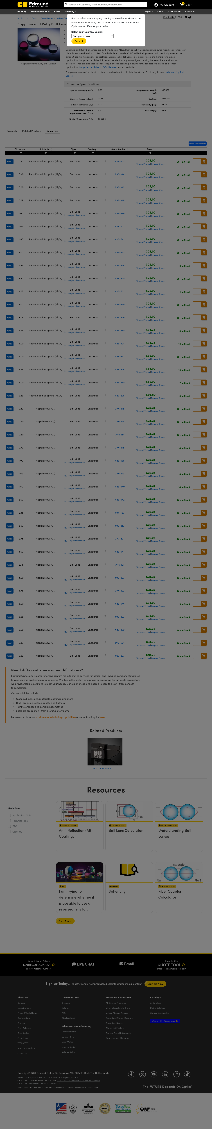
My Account (167, 5)
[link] (187, 2)
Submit (79, 41)
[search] (105, 4)
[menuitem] (25, 11)
